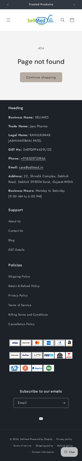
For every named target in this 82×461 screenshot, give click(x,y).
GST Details (16, 250)
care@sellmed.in (31, 167)
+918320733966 (33, 158)
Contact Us (15, 231)
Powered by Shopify (41, 439)
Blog (11, 240)
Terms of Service (19, 305)
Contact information (43, 452)
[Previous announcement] (7, 4)
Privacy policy (64, 439)
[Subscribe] (64, 403)
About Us (14, 221)
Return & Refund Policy (24, 286)
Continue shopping (41, 77)
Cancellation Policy (21, 324)
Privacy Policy (18, 295)
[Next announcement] (74, 4)
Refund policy (65, 445)
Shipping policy (44, 445)
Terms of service (22, 445)
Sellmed (24, 439)
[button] (8, 20)
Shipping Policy (19, 276)
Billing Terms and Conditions (28, 314)
